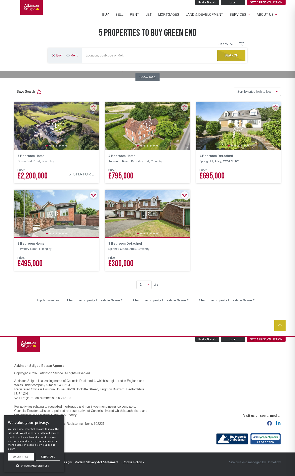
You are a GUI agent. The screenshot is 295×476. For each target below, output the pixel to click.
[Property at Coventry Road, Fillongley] (56, 213)
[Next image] (93, 125)
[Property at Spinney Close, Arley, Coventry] (147, 213)
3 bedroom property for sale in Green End (228, 300)
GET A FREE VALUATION (266, 2)
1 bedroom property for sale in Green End (96, 300)
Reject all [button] (48, 456)
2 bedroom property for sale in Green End (162, 300)
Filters (223, 44)
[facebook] (269, 423)
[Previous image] (19, 125)
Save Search (26, 91)
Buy (59, 55)
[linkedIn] (278, 423)
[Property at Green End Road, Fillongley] (56, 126)
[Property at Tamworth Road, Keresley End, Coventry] (147, 126)
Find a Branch (207, 2)
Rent (74, 55)
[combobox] (150, 55)
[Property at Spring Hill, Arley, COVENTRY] (238, 126)
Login (233, 2)
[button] (34, 465)
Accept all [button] (20, 456)
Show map (147, 77)
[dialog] (34, 443)
